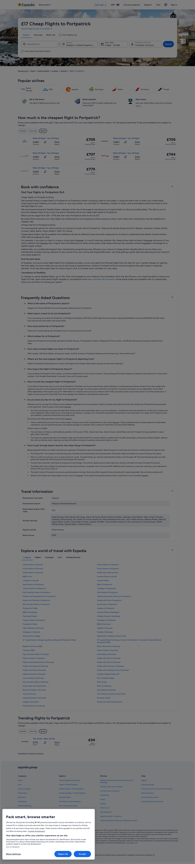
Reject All (63, 854)
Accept (82, 854)
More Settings (13, 854)
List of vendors (13, 847)
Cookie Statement (36, 831)
